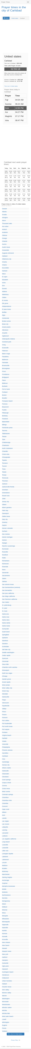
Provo (4, 371)
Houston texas (6, 987)
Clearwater (5, 774)
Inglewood (5, 336)
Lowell (4, 1019)
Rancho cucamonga (8, 546)
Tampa (4, 436)
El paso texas (6, 309)
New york (5, 954)
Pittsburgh (5, 413)
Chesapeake (6, 457)
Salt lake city (6, 649)
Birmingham (6, 368)
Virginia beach (6, 735)
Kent (3, 815)
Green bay (5, 691)
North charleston (7, 448)
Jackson (4, 484)
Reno (3, 570)
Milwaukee (5, 919)
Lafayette (5, 827)
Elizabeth (5, 280)
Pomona (4, 404)
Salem (4, 578)
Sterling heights (7, 877)
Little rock (5, 851)
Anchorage (5, 880)
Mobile (4, 889)
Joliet (3, 499)
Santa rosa (5, 617)
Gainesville (5, 697)
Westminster (6, 1005)
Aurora (4, 244)
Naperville (5, 925)
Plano (4, 380)
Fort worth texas (7, 726)
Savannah (5, 573)
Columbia (5, 803)
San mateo (5, 602)
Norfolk (4, 931)
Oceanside (5, 250)
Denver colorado (7, 528)
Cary (3, 759)
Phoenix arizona (7, 750)
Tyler (3, 439)
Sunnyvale (5, 629)
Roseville (5, 552)
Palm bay (5, 510)
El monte (5, 300)
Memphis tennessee (8, 886)
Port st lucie (6, 389)
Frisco (4, 712)
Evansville (5, 348)
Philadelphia (6, 747)
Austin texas (6, 247)
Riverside (5, 567)
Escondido (5, 268)
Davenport (5, 513)
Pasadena (5, 357)
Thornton (5, 481)
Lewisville (5, 848)
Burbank (4, 386)
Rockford (5, 555)
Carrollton (5, 753)
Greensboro (6, 493)
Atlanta (4, 212)
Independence (6, 306)
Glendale (5, 694)
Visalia (4, 741)
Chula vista (5, 454)
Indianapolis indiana (8, 339)
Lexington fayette (7, 854)
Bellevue (5, 383)
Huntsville (5, 963)
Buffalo (4, 312)
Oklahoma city (6, 259)
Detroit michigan (7, 537)
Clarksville (5, 771)
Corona (4, 786)
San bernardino (7, 590)
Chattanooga (6, 442)
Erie (3, 286)
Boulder (4, 398)
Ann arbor (5, 226)
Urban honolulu (7, 981)
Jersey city (5, 502)
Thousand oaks (7, 223)
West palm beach (7, 1016)
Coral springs (6, 780)
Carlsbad (5, 756)
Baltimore (5, 360)
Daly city (5, 519)
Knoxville (5, 939)
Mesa (4, 913)
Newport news (6, 951)
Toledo (4, 472)
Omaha (4, 262)
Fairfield (4, 738)
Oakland (4, 256)
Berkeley (5, 416)
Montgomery (6, 901)
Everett (4, 289)
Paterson (5, 351)
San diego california (8, 596)
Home (7, 18)
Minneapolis (6, 922)
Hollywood (5, 978)
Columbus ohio (7, 800)
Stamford (5, 641)
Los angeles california (9, 839)
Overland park (6, 342)
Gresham (5, 490)
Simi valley (5, 990)
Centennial (5, 318)
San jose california (8, 593)
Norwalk (4, 936)
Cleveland (5, 777)
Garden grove (6, 679)
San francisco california (9, 599)
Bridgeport (5, 377)
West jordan (6, 685)
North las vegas (7, 673)
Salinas (4, 581)
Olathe (4, 297)
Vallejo (4, 709)
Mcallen (4, 868)
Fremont (4, 718)
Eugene (4, 1025)
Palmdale (5, 363)
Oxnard (4, 209)
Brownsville (5, 365)
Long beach (6, 842)
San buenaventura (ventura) (11, 587)
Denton (4, 540)
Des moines (6, 534)
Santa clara (5, 620)
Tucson (4, 466)
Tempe (4, 475)
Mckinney (5, 871)
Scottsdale (5, 647)
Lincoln (4, 862)
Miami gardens (7, 507)
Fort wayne (5, 729)
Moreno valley (6, 993)
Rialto (4, 558)
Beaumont (5, 407)
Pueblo (4, 410)
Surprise (4, 883)
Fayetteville (5, 706)
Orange (4, 238)
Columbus (5, 797)
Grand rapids (6, 682)
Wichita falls (6, 1013)
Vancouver (5, 703)
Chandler (5, 451)
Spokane (5, 638)
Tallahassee (6, 434)
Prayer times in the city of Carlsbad (14, 9)
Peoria (4, 1028)
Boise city (5, 324)
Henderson (5, 975)
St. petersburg (6, 605)
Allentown (5, 330)
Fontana (4, 732)
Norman (4, 933)
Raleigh (4, 543)
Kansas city (5, 765)
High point (5, 966)
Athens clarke (6, 768)
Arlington (5, 218)
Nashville (5, 928)
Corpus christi (6, 783)
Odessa (4, 235)
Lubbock (4, 836)
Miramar (4, 910)
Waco (4, 274)
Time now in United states (11, 86)
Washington (6, 999)
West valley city (7, 688)
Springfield (5, 635)
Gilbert (4, 505)
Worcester (5, 1002)
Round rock (5, 496)
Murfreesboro (6, 895)
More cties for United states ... (15, 1034)
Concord (4, 806)
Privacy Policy (14, 1040)
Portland (4, 392)
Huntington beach (7, 972)
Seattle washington (8, 652)
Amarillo (4, 333)
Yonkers (4, 1031)
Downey (4, 522)
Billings (4, 425)
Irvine (4, 283)
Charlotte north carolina (9, 667)
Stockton (5, 644)
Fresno (4, 715)
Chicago (4, 676)
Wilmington (5, 1022)
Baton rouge (6, 354)
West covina (6, 791)
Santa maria (6, 626)
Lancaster (5, 833)
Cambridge (5, 762)
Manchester (6, 874)
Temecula (5, 478)
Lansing (4, 830)
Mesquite (5, 916)
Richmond (5, 564)
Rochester (5, 549)
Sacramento (6, 576)
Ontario (4, 265)
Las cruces (5, 824)
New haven (5, 945)
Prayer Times (5, 2)
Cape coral (5, 809)
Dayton (4, 525)
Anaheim (5, 232)
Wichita (4, 1010)
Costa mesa (6, 789)
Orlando (4, 241)
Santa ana (5, 614)
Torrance (5, 463)
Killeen (4, 812)
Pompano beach (7, 401)
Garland (4, 271)
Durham (4, 531)
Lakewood (5, 860)
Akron (4, 220)
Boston (4, 395)
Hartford (4, 957)
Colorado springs (7, 794)
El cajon (4, 277)
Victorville (5, 744)
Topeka (4, 460)
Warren (4, 996)
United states (14, 18)
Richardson (5, 561)
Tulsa (3, 469)
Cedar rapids (6, 655)
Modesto (5, 892)
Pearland (5, 419)
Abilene (4, 291)
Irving (4, 345)
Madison (4, 865)
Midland (4, 907)
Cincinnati (5, 661)
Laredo (4, 818)
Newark (4, 948)
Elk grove (5, 303)
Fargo (4, 700)
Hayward (5, 969)
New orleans (6, 942)
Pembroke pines (7, 428)
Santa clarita (6, 623)
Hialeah (4, 984)
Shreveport (5, 670)
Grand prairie (6, 327)
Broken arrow (6, 321)
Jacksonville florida (8, 487)
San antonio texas (8, 584)
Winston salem (7, 1007)
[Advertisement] (15, 37)
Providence (5, 374)
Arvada (4, 215)
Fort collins (5, 720)
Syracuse (5, 658)
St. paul (4, 608)
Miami (4, 904)
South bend (5, 632)
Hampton (5, 960)
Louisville (5, 845)
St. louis (4, 611)
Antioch (4, 229)
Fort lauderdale (7, 723)
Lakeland (5, 857)
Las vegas (5, 821)
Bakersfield (5, 422)
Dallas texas (6, 516)
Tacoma (4, 431)
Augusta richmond (8, 253)
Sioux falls (5, 664)
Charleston (5, 445)
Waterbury (5, 294)
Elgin (3, 315)
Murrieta (4, 898)
